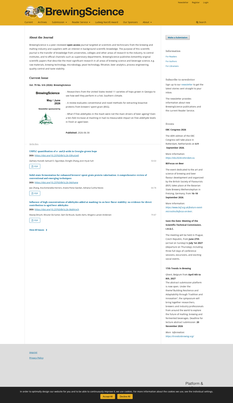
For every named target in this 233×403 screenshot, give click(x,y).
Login (205, 2)
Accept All (108, 396)
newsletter (187, 84)
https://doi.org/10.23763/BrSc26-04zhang (56, 182)
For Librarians (172, 66)
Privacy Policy (36, 357)
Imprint (33, 352)
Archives (42, 22)
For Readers (171, 56)
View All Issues (36, 229)
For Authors (171, 61)
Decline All (125, 396)
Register (196, 2)
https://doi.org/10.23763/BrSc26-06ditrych (57, 209)
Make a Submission (178, 37)
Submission (58, 22)
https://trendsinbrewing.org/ (180, 336)
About (146, 22)
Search (202, 22)
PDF (36, 166)
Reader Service (80, 22)
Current (29, 22)
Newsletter (183, 2)
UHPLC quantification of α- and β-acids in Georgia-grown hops (63, 151)
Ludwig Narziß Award (106, 22)
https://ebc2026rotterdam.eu (180, 157)
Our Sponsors (130, 22)
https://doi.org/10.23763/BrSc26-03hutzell (57, 155)
